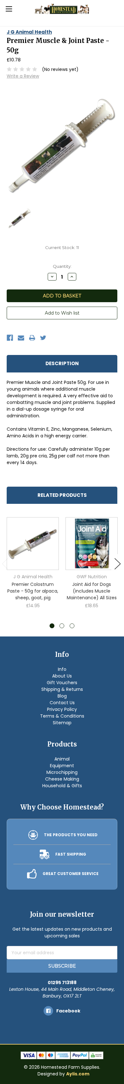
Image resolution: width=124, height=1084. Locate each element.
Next (117, 563)
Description (62, 363)
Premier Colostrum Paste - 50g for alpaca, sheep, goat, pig (32, 591)
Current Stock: (62, 247)
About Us (62, 676)
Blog (62, 696)
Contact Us (62, 702)
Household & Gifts (62, 785)
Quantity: (62, 266)
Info (62, 669)
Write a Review (23, 76)
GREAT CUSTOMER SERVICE (71, 873)
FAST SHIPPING (70, 854)
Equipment (62, 765)
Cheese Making (62, 779)
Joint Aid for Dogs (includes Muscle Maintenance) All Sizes (92, 591)
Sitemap (62, 722)
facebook (68, 1011)
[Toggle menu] (8, 8)
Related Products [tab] (62, 495)
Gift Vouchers (62, 682)
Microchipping (62, 772)
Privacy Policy (62, 709)
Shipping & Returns (62, 689)
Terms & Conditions (62, 716)
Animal (62, 759)
